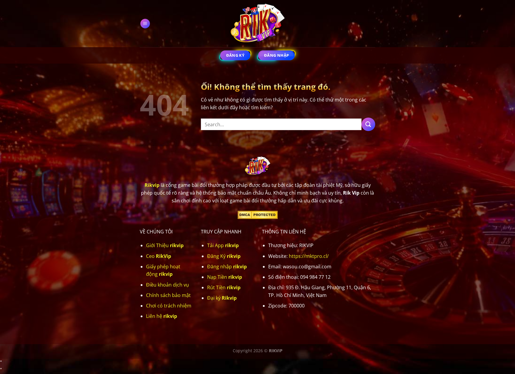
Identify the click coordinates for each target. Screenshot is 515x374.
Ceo (158, 256)
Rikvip (152, 185)
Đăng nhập (227, 266)
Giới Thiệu (165, 245)
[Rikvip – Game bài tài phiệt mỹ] (257, 24)
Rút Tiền (224, 287)
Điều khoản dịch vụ (167, 284)
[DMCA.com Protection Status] (258, 214)
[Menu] (145, 24)
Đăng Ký (224, 256)
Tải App (223, 245)
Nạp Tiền (224, 277)
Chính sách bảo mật (168, 295)
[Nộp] (368, 124)
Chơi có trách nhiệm (168, 305)
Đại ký (222, 298)
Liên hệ (161, 316)
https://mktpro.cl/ (309, 256)
